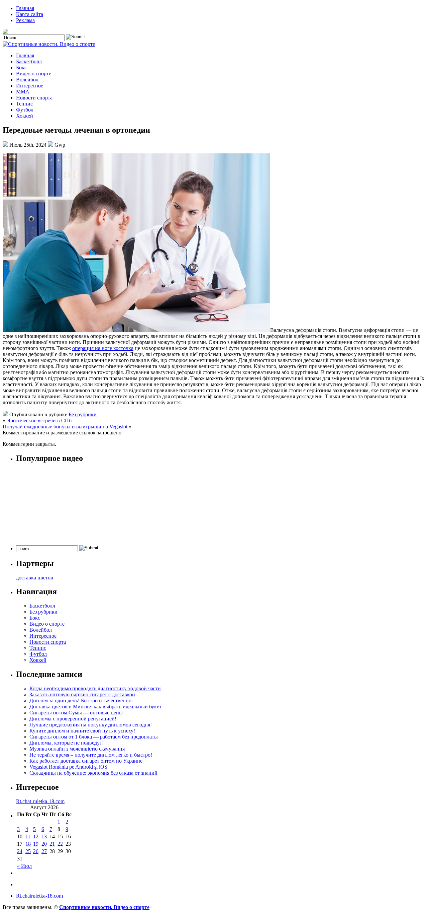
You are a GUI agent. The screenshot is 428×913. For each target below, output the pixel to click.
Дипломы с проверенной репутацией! (72, 718)
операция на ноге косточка (102, 348)
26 (35, 851)
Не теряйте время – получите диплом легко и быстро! (90, 755)
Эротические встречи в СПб (39, 420)
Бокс (21, 67)
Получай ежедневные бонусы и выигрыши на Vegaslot (65, 426)
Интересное (29, 85)
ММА (22, 91)
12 (35, 836)
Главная (25, 8)
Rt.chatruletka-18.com (39, 896)
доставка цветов (34, 577)
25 (28, 851)
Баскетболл (29, 61)
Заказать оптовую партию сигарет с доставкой (82, 694)
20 (44, 844)
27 (44, 851)
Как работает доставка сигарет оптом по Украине (85, 761)
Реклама (25, 20)
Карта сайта (29, 14)
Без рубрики (83, 414)
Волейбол (27, 79)
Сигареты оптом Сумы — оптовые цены (76, 712)
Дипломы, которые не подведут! (66, 743)
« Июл (24, 866)
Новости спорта (34, 97)
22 (60, 844)
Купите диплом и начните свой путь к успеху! (82, 730)
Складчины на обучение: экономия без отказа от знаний (93, 773)
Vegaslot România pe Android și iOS (68, 767)
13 (44, 836)
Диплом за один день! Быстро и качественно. (81, 700)
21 (52, 844)
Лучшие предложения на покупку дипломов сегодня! (90, 724)
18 (28, 844)
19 (35, 844)
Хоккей (24, 116)
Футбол (24, 110)
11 (27, 836)
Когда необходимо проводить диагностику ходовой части (95, 688)
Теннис (24, 104)
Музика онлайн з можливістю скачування (77, 749)
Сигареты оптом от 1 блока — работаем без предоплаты (93, 737)
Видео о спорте (33, 73)
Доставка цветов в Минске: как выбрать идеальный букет (95, 706)
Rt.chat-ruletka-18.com (40, 801)
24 (19, 851)
